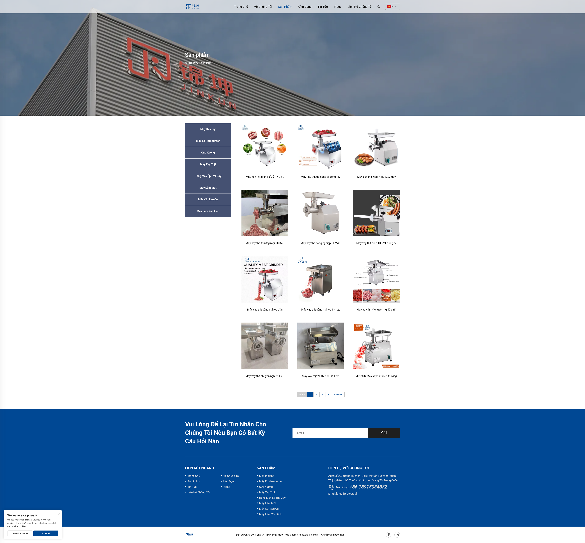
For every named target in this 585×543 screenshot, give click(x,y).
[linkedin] (397, 535)
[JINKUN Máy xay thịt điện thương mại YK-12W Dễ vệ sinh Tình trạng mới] (376, 346)
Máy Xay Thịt (208, 164)
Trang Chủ (241, 7)
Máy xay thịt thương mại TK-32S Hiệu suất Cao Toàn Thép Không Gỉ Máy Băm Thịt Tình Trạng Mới (264, 244)
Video (338, 7)
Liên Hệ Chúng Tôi (360, 7)
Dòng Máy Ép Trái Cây (208, 176)
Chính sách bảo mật (332, 534)
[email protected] (346, 493)
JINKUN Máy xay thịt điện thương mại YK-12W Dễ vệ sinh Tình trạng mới (376, 377)
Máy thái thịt (208, 129)
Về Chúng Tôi (263, 7)
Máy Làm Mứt (207, 187)
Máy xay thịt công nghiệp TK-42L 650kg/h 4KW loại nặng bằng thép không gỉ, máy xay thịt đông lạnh (320, 311)
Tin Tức (323, 7)
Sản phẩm (206, 62)
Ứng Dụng (305, 7)
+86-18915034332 (368, 486)
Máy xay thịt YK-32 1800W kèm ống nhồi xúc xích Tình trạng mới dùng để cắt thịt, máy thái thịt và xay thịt (320, 377)
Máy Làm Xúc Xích (208, 211)
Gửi (384, 433)
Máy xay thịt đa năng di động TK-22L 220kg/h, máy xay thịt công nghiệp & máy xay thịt (320, 178)
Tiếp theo (338, 394)
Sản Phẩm (285, 7)
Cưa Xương (208, 152)
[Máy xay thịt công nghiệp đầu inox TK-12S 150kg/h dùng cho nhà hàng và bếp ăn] (264, 279)
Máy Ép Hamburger (208, 140)
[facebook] (388, 535)
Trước (302, 394)
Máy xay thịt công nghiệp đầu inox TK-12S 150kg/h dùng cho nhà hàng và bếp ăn (264, 311)
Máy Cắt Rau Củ (208, 199)
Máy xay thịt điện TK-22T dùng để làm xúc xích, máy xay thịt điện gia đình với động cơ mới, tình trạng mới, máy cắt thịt (376, 244)
